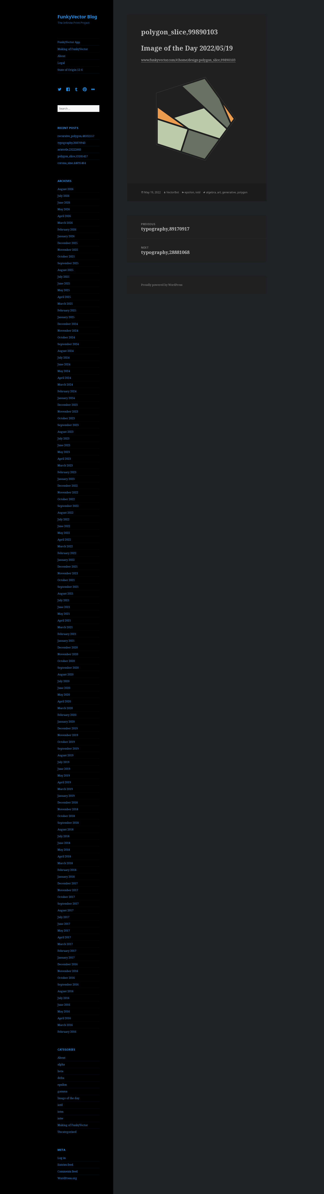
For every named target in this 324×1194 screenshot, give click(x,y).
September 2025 (68, 263)
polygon (242, 192)
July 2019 (63, 762)
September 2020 (68, 668)
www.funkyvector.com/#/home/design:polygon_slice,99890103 (188, 60)
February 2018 (67, 870)
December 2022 (68, 486)
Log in (62, 1158)
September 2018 (68, 823)
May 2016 (64, 1011)
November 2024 (68, 330)
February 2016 (67, 1032)
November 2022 (68, 492)
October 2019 (66, 742)
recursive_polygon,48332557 (76, 136)
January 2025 (66, 317)
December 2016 (68, 964)
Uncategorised (67, 1132)
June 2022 (64, 526)
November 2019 (68, 735)
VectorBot (172, 192)
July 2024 (63, 357)
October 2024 (66, 337)
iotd (60, 1105)
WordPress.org (67, 1178)
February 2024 (67, 391)
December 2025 (68, 243)
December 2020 (68, 647)
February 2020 (67, 715)
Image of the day (68, 1098)
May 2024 (64, 371)
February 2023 (67, 472)
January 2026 (66, 236)
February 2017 (67, 951)
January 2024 (66, 398)
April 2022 (64, 539)
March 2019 (65, 789)
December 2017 (68, 883)
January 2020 (66, 721)
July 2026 (63, 196)
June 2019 (64, 769)
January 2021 (66, 641)
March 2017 (65, 944)
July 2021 (63, 600)
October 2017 (66, 897)
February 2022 (67, 553)
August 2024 (65, 351)
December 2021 (68, 566)
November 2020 (68, 654)
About (61, 56)
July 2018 (63, 836)
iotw (60, 1118)
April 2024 (64, 378)
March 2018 (65, 863)
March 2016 (65, 1025)
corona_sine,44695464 (72, 163)
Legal (61, 63)
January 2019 (66, 796)
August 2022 (65, 513)
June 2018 (64, 843)
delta (61, 1078)
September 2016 (68, 984)
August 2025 (65, 270)
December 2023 (68, 405)
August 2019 (65, 755)
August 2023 (65, 432)
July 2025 (63, 277)
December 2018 (68, 802)
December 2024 (68, 324)
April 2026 (64, 216)
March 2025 (65, 304)
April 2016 (64, 1018)
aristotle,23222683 (69, 149)
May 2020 (64, 695)
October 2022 (66, 499)
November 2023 (68, 411)
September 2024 (68, 344)
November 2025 (68, 250)
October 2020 (66, 661)
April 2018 (64, 856)
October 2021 (66, 580)
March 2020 (65, 708)
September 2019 (68, 748)
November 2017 (68, 890)
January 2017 (66, 957)
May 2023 (64, 452)
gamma (62, 1091)
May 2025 (64, 290)
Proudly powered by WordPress (161, 285)
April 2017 (64, 937)
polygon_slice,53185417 (73, 156)
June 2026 (64, 202)
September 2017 (68, 903)
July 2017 (63, 917)
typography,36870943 (71, 143)
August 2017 (65, 910)
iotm (60, 1111)
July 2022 (63, 519)
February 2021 (67, 634)
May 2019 (64, 775)
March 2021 (65, 627)
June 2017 (64, 924)
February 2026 (67, 229)
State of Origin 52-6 (70, 70)
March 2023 (65, 465)
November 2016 (68, 971)
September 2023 (68, 425)
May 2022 (64, 533)
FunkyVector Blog (77, 16)
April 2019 (64, 782)
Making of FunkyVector (73, 49)
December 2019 (68, 728)
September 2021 (68, 587)
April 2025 (64, 297)
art (219, 192)
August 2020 (65, 674)
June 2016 (64, 1005)
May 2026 (64, 209)
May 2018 (64, 850)
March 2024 (65, 384)
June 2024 (64, 364)
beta (60, 1071)
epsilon (62, 1084)
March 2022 (65, 546)
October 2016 (66, 978)
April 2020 (64, 701)
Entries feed (65, 1165)
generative (229, 192)
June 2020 (64, 688)
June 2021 (64, 607)
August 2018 (65, 829)
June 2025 (64, 283)
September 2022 (68, 506)
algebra (211, 192)
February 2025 (67, 310)
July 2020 (63, 681)
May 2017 (64, 930)
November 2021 (68, 573)
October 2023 (66, 418)
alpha (61, 1064)
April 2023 (64, 459)
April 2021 (64, 620)
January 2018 (66, 877)
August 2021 (65, 593)
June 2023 (64, 445)
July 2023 (63, 438)
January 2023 (66, 479)
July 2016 (63, 998)
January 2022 (66, 560)
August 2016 (65, 991)
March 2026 (65, 223)
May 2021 (64, 614)
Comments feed (68, 1171)
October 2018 (66, 816)
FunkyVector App (69, 42)
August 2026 (65, 189)
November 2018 (68, 809)
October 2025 (66, 256)
